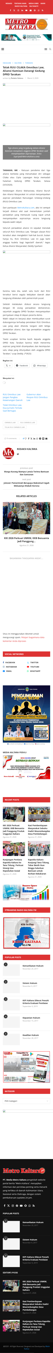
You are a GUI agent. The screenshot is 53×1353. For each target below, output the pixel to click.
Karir (43, 3)
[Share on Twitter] (31, 438)
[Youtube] (26, 10)
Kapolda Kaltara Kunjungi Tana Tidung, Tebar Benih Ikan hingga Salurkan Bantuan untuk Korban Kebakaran (38, 866)
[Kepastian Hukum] (11, 1022)
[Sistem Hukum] (11, 987)
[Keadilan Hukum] (11, 1039)
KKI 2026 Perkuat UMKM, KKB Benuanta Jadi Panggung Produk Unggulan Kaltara (13, 829)
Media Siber (33, 3)
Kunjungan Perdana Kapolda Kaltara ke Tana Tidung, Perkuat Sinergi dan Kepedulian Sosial (13, 865)
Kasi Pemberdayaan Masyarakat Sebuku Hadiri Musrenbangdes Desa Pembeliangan (39, 829)
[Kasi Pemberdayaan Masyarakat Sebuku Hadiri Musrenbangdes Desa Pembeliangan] (39, 814)
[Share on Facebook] (28, 438)
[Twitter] (14, 10)
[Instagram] (18, 10)
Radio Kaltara (21, 6)
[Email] (31, 10)
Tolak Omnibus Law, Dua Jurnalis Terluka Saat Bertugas (12, 408)
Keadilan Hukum (31, 1035)
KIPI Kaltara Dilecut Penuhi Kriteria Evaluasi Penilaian (36, 1002)
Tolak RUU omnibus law (15, 427)
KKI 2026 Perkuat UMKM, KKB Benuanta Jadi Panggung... (26, 540)
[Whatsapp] (38, 10)
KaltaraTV (33, 6)
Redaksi (9, 3)
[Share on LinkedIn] (34, 438)
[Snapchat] (34, 10)
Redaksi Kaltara (17, 78)
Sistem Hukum (30, 983)
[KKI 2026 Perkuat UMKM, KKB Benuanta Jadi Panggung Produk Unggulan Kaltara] (26, 518)
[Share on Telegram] (40, 438)
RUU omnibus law (27, 422)
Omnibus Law (10, 422)
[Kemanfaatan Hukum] (11, 970)
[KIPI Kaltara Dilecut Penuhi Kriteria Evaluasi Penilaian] (11, 1005)
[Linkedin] (22, 10)
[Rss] (42, 10)
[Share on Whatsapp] (37, 438)
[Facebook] (10, 10)
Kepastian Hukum (31, 1017)
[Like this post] (26, 438)
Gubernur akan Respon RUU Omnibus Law (37, 397)
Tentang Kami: (20, 3)
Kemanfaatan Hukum (33, 965)
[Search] (50, 49)
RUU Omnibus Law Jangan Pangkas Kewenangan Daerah (13, 397)
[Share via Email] (46, 438)
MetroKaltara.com (25, 207)
